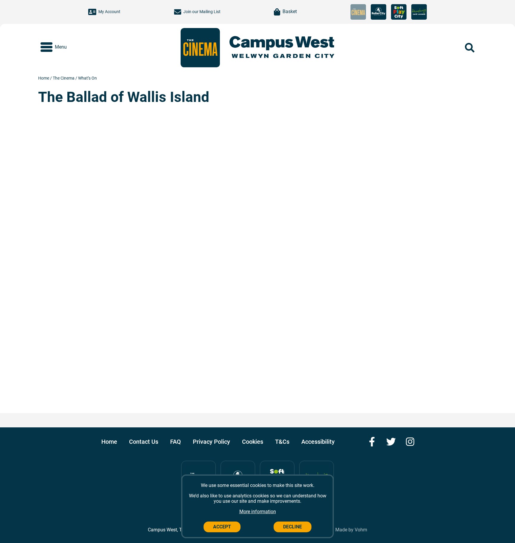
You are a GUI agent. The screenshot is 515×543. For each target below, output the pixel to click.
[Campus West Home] (282, 47)
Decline (292, 527)
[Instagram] (410, 441)
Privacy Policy (211, 441)
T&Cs (282, 441)
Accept (222, 527)
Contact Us (143, 441)
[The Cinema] (358, 12)
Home (44, 78)
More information (257, 511)
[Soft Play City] (399, 12)
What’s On (87, 78)
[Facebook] (372, 441)
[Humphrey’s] (419, 12)
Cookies (252, 441)
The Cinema (64, 78)
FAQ (175, 441)
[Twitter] (391, 441)
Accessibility (318, 441)
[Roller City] (378, 12)
